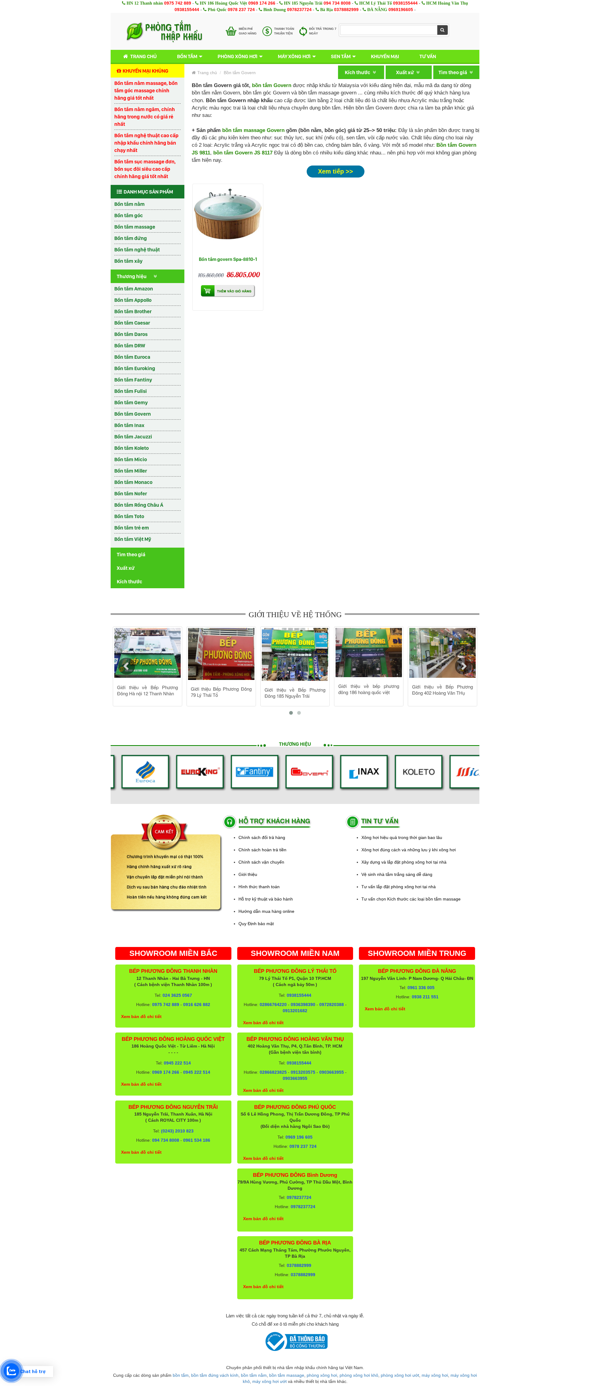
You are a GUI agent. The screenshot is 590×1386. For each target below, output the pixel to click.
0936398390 (303, 1004)
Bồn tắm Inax (129, 425)
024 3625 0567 (177, 995)
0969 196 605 (299, 1137)
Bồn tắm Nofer (130, 493)
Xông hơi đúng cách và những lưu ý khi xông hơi (408, 849)
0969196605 (400, 9)
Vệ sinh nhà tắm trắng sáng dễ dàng (396, 874)
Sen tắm (341, 56)
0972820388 (331, 1004)
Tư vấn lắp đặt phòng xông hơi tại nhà (398, 886)
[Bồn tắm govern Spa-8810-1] (228, 219)
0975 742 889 (177, 3)
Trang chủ (143, 56)
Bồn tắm (187, 56)
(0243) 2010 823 (177, 1130)
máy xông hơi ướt (269, 1381)
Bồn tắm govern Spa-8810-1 (228, 259)
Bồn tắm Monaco (133, 482)
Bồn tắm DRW (129, 345)
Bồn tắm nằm (129, 204)
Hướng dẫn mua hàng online (266, 911)
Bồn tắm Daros (131, 334)
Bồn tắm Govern (132, 414)
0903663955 (331, 1072)
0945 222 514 (177, 1062)
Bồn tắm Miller (130, 471)
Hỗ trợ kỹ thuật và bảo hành (265, 899)
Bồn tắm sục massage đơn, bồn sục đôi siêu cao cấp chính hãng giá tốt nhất (145, 168)
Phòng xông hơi (238, 56)
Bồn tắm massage (134, 227)
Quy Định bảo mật (256, 923)
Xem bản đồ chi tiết (141, 1016)
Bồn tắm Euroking (134, 368)
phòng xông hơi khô (359, 1375)
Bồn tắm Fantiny (133, 380)
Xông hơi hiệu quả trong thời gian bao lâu (401, 837)
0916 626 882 (196, 1004)
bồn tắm (181, 1375)
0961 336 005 (421, 987)
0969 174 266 (261, 3)
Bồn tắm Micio (130, 459)
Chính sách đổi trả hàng (261, 837)
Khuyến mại (385, 56)
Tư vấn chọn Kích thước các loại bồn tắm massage (411, 899)
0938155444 (405, 3)
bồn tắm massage (286, 1375)
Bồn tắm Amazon (133, 289)
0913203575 (303, 1072)
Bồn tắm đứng (130, 238)
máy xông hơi (435, 1375)
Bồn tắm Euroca (132, 357)
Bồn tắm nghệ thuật (137, 249)
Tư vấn (427, 56)
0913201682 (295, 1010)
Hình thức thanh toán (259, 886)
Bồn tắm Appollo (132, 300)
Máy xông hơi (294, 56)
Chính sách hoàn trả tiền (262, 849)
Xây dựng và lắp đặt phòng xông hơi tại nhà (403, 862)
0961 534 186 (196, 1140)
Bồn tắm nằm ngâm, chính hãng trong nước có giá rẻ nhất (144, 116)
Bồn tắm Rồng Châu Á (138, 505)
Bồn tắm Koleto (131, 448)
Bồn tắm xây (128, 261)
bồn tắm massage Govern (253, 130)
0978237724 (299, 9)
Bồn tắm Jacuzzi (133, 436)
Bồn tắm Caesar (132, 323)
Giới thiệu (247, 874)
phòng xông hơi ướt (400, 1375)
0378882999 (346, 9)
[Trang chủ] (164, 31)
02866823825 (273, 1072)
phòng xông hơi (322, 1375)
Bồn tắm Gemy (131, 402)
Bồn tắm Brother (132, 311)
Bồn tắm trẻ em (131, 528)
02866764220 (273, 1004)
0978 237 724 (241, 9)
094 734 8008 (337, 3)
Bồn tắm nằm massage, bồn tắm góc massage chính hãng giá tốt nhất (146, 90)
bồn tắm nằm (254, 1375)
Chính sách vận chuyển (261, 862)
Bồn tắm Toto (129, 516)
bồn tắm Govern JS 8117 (243, 153)
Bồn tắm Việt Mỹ (132, 539)
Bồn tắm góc (128, 215)
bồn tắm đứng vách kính (214, 1375)
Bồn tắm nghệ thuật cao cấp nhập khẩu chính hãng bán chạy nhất (146, 142)
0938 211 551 (425, 996)
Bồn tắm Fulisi (130, 391)
